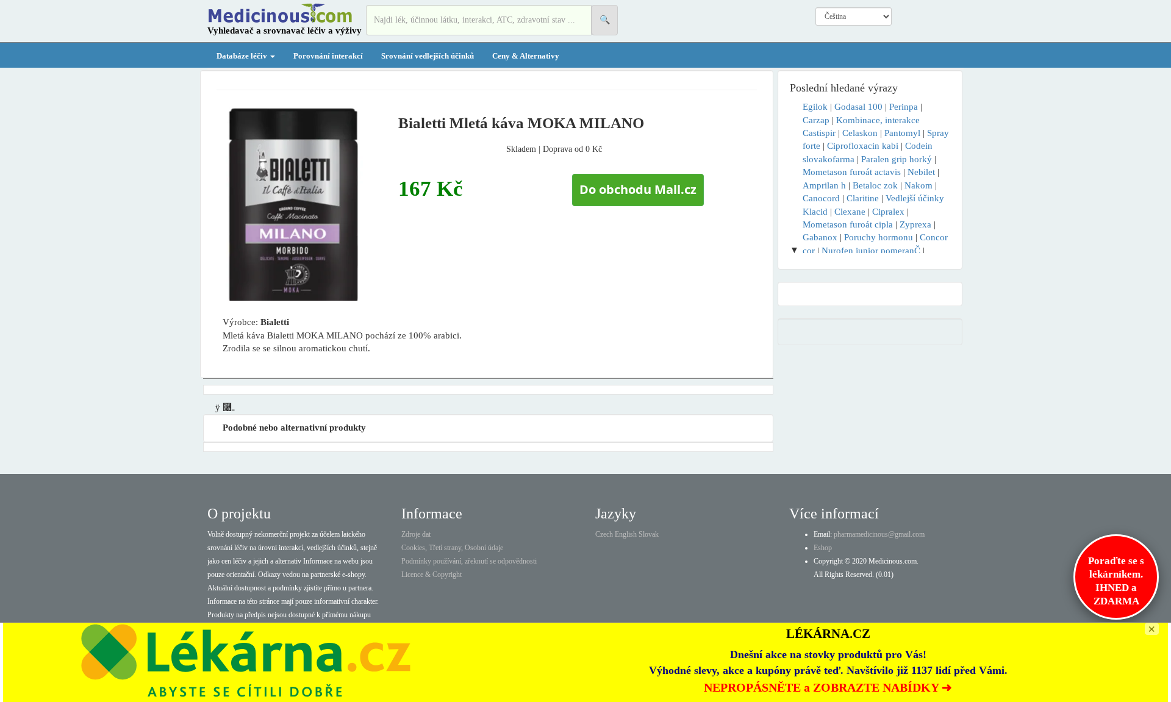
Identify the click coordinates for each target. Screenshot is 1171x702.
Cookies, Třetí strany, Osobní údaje (452, 547)
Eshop (823, 547)
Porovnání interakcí (328, 55)
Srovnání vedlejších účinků (427, 55)
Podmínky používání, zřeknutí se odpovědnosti (469, 561)
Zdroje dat (416, 534)
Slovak (649, 534)
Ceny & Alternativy (525, 55)
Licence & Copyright (431, 574)
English (626, 534)
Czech (604, 534)
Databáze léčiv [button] (243, 55)
